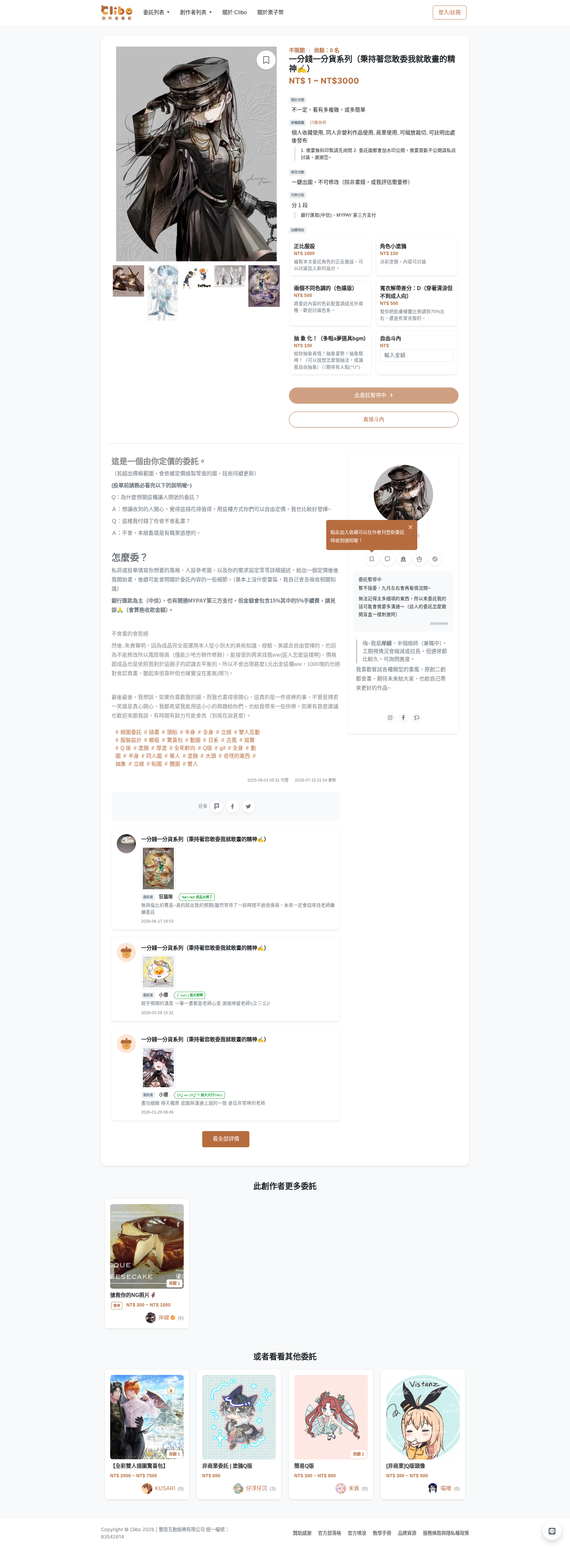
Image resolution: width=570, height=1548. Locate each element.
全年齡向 (185, 748)
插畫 (154, 732)
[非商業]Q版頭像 (405, 1466)
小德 (164, 994)
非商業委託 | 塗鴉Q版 (227, 1466)
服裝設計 (131, 740)
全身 (208, 732)
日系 (213, 740)
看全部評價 (226, 1139)
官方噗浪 (357, 1533)
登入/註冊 (449, 12)
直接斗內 (373, 419)
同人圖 (154, 756)
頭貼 (172, 732)
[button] (552, 1530)
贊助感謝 (303, 1533)
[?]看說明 (318, 123)
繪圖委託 (131, 732)
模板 (154, 740)
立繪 (226, 732)
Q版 (207, 748)
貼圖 (156, 764)
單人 (174, 756)
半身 (190, 732)
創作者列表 (188, 12)
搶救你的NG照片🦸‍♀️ (133, 1295)
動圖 (195, 740)
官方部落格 (330, 1533)
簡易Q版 (304, 1466)
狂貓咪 (166, 896)
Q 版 (125, 748)
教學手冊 (383, 1533)
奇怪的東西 (236, 756)
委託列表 (149, 12)
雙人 (192, 764)
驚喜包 (175, 740)
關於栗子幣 (263, 12)
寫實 (249, 740)
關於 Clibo (228, 12)
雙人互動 (249, 732)
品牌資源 (408, 1533)
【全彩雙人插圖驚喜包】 (139, 1466)
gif (222, 748)
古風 (231, 740)
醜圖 (174, 764)
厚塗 (161, 748)
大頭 (210, 756)
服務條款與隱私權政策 (446, 1533)
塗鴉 (143, 748)
